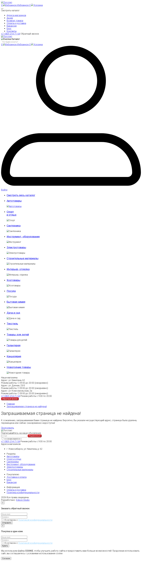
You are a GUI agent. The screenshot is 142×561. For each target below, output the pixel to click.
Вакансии (12, 26)
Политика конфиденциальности (23, 492)
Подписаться (34, 436)
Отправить (7, 523)
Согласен (6, 558)
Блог (9, 28)
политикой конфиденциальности (39, 438)
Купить (5, 546)
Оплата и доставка (16, 23)
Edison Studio (23, 500)
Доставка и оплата (16, 477)
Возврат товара (15, 20)
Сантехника (13, 461)
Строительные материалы (20, 469)
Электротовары (15, 467)
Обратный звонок (30, 33)
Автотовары (13, 456)
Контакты (12, 31)
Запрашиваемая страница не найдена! (27, 406)
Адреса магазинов (16, 15)
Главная (11, 403)
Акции (10, 18)
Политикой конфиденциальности (35, 520)
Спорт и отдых (14, 459)
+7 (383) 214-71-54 (10, 33)
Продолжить (7, 428)
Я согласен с (28, 520)
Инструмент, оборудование (21, 464)
